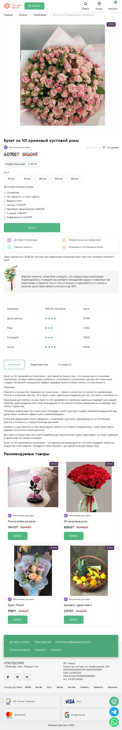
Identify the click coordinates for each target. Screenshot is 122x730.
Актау (60, 687)
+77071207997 (14, 663)
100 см (58, 179)
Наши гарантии (42, 642)
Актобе (72, 687)
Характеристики (39, 364)
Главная (8, 14)
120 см (74, 179)
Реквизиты (41, 650)
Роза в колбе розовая (21, 521)
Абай (28, 687)
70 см (27, 179)
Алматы (84, 687)
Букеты (23, 14)
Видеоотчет (14, 201)
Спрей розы (40, 14)
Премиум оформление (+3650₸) (25, 209)
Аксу (49, 687)
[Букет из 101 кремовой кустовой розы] (62, 75)
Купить (32, 227)
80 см (42, 179)
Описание (14, 364)
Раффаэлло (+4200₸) (19, 217)
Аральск (98, 687)
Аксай (38, 687)
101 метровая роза (75, 521)
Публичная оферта (19, 650)
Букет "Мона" (16, 605)
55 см (11, 179)
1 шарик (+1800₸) (17, 213)
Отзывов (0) (64, 364)
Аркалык (112, 687)
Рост (7, 172)
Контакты (56, 650)
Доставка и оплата (19, 642)
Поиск (85, 8)
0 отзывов (112, 147)
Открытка (13, 192)
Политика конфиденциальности (73, 642)
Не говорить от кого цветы (23, 197)
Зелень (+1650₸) (16, 205)
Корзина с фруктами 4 (78, 605)
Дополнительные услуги (18, 187)
